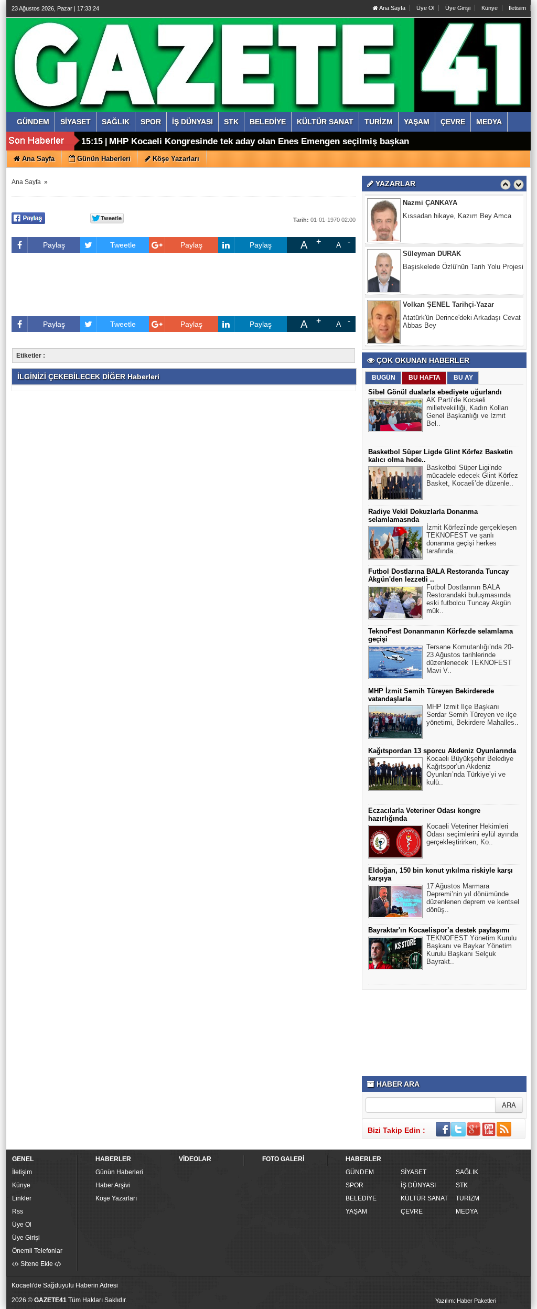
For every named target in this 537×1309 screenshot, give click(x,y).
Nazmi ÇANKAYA (430, 203)
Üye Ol (425, 8)
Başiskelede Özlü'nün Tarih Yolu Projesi (463, 267)
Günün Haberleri (119, 1172)
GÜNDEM (360, 1172)
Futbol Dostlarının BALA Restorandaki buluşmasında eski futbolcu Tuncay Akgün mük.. (468, 599)
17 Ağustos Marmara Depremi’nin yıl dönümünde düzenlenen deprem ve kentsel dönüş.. (472, 898)
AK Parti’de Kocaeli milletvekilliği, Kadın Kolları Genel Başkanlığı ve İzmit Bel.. (467, 411)
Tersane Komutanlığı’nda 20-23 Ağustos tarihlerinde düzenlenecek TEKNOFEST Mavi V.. (469, 658)
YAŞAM (356, 1211)
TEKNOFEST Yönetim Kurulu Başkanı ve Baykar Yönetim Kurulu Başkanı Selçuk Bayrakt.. (471, 949)
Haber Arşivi (112, 1185)
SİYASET (413, 1172)
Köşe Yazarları (116, 1198)
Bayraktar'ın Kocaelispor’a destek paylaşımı (439, 930)
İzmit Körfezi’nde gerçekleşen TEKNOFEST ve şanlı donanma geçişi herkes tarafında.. (471, 539)
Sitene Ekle (37, 1264)
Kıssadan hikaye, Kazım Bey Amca (457, 216)
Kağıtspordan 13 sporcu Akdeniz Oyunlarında (442, 751)
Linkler (21, 1198)
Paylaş (54, 245)
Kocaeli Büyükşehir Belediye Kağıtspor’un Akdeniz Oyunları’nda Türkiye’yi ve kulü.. (469, 770)
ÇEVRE (412, 1211)
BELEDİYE (361, 1198)
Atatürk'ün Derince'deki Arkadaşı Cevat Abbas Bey (462, 321)
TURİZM (467, 1198)
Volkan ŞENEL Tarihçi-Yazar (448, 304)
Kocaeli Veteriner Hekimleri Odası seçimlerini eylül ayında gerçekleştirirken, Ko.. (472, 834)
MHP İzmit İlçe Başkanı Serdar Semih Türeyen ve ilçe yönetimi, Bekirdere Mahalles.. (472, 714)
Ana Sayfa (391, 8)
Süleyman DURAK (432, 253)
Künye (489, 8)
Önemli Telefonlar (37, 1250)
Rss (17, 1211)
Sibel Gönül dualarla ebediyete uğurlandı (435, 392)
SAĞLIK (467, 1172)
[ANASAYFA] (125, 54)
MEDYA (467, 1211)
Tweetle (123, 245)
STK (462, 1185)
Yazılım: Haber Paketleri (465, 1300)
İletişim (22, 1172)
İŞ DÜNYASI (418, 1185)
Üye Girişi (457, 8)
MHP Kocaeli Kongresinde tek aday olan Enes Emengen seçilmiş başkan (259, 141)
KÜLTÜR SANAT (424, 1198)
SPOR (354, 1185)
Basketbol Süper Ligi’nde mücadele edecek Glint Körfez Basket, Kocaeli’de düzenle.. (472, 475)
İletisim (517, 8)
